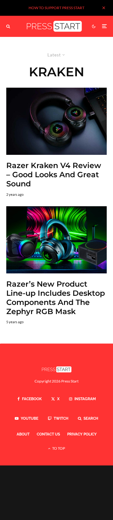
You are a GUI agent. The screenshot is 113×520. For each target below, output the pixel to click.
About (23, 434)
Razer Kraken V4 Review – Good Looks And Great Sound (53, 174)
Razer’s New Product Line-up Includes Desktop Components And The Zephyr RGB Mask (55, 298)
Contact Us (48, 434)
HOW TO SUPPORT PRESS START (56, 7)
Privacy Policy (82, 434)
